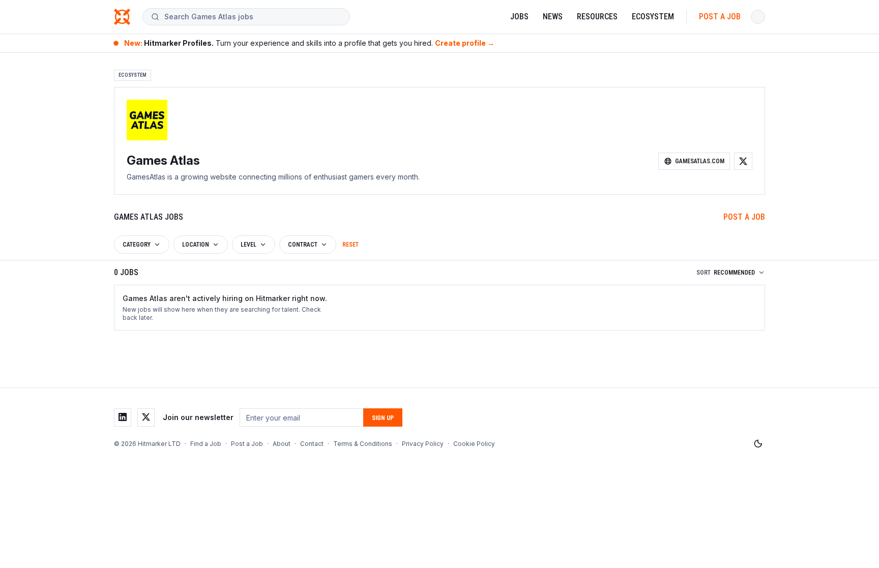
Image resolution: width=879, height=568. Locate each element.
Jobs (519, 16)
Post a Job (720, 16)
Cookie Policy (474, 443)
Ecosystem (653, 16)
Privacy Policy (423, 443)
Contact (312, 443)
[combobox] (252, 17)
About (281, 443)
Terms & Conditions (362, 443)
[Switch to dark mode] (758, 444)
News (553, 16)
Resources (597, 16)
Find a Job (205, 443)
